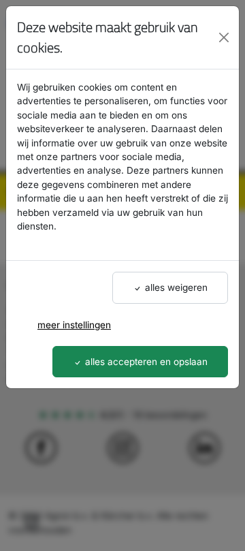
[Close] (223, 37)
